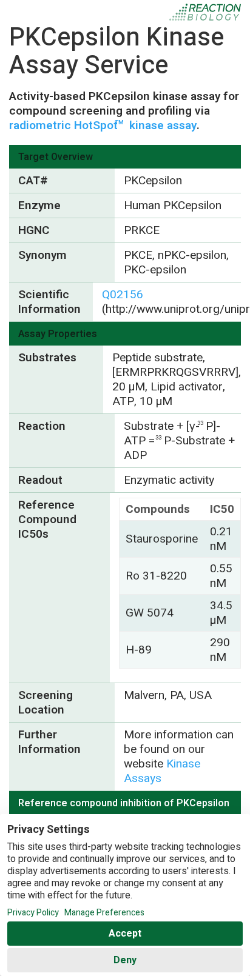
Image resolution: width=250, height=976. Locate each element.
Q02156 (122, 294)
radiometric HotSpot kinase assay (103, 125)
